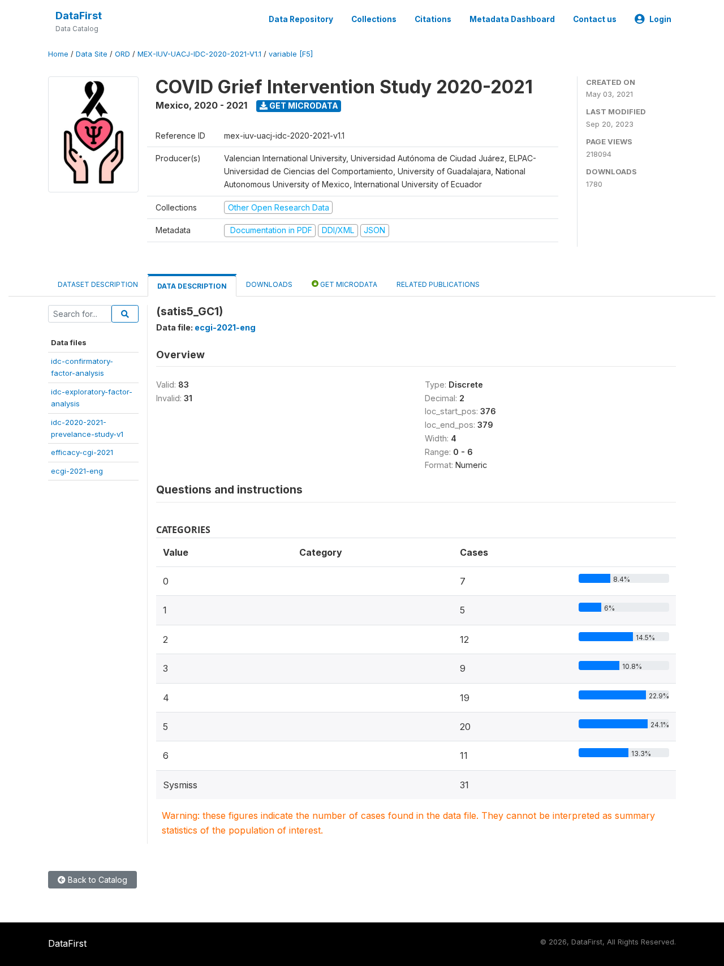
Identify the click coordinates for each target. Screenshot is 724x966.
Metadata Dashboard (512, 19)
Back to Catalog (96, 880)
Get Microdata (303, 105)
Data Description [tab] (192, 286)
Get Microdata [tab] (347, 284)
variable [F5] (291, 54)
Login (660, 19)
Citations (433, 19)
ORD (122, 54)
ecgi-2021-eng (77, 470)
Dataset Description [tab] (98, 284)
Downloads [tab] (269, 284)
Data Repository (301, 19)
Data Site (91, 54)
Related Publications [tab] (438, 284)
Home (58, 54)
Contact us (595, 19)
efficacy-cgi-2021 (82, 452)
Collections (374, 19)
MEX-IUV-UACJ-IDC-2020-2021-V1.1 (199, 54)
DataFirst (78, 16)
